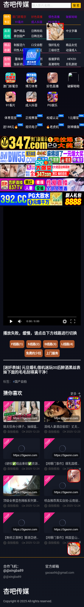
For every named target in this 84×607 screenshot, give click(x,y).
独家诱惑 (19, 64)
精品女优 (71, 45)
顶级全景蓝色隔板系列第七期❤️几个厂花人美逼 (35, 500)
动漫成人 (71, 50)
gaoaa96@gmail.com (59, 572)
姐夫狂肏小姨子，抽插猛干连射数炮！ (28, 426)
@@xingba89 (12, 576)
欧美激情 (54, 36)
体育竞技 (11, 117)
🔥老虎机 (52, 127)
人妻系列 (36, 59)
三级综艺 (54, 50)
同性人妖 (19, 50)
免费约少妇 (33, 353)
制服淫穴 (19, 45)
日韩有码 (36, 30)
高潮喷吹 (54, 64)
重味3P (19, 59)
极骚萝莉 (54, 59)
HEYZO (71, 59)
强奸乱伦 (54, 45)
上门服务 (52, 353)
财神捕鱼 (73, 127)
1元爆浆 (73, 117)
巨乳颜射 (71, 64)
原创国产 (19, 36)
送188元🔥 (10, 127)
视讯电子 (31, 127)
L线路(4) (67, 344)
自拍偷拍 (54, 30)
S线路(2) (34, 344)
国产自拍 (21, 381)
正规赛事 (31, 117)
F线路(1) (17, 344)
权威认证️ (53, 117)
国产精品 (19, 30)
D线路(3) (50, 344)
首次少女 (36, 64)
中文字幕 (71, 30)
